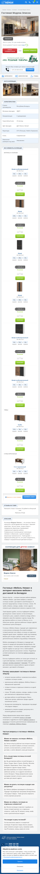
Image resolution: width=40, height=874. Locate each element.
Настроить (20, 870)
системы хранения (14, 663)
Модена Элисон (9, 573)
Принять (20, 861)
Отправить (30, 69)
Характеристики (23, 76)
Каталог (9, 9)
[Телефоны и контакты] (30, 2)
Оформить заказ (29, 497)
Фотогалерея (8, 76)
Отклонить (20, 866)
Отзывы (36, 76)
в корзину (20, 194)
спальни (5, 663)
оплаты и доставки (25, 717)
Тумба (20, 424)
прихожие (24, 663)
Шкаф (20, 211)
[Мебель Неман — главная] (7, 2)
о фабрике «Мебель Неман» (17, 724)
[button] (37, 2)
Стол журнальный (20, 467)
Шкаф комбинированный (20, 169)
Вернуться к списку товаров (14, 497)
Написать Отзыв (20, 512)
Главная (4, 9)
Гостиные (14, 9)
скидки (23, 45)
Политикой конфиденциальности (13, 857)
